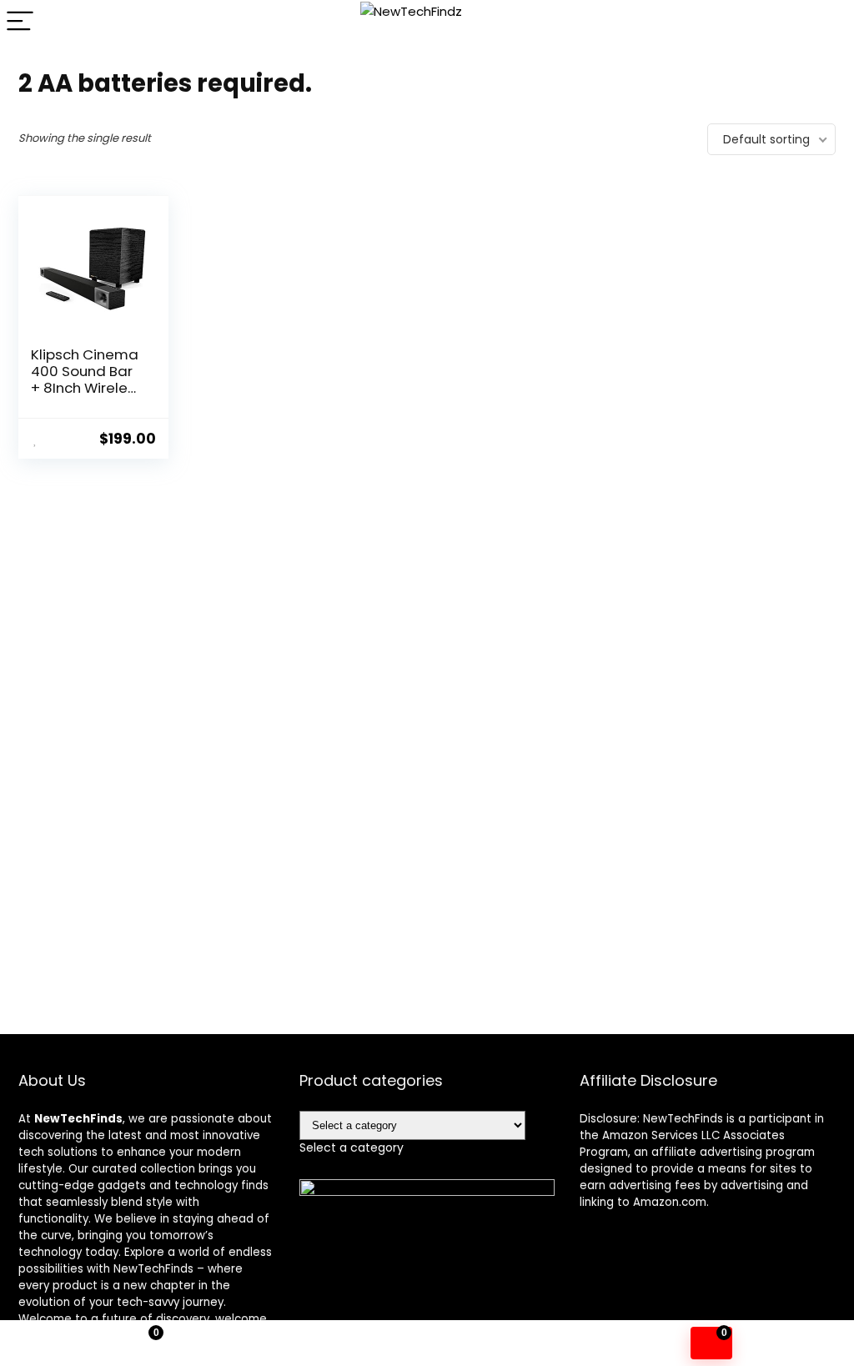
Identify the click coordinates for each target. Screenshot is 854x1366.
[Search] (828, 22)
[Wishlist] (427, 1343)
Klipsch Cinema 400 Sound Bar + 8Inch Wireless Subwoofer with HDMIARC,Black (87, 387)
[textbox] (351, 1147)
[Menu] (20, 22)
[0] (711, 1343)
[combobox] (351, 1147)
